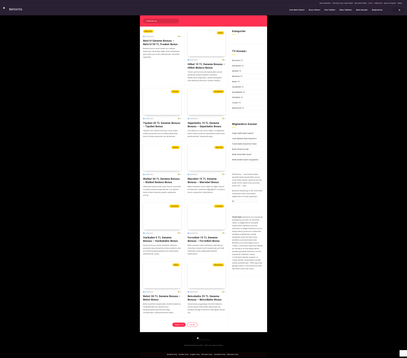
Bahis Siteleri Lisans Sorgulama (245, 159)
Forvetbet (219, 206)
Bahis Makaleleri (325, 3)
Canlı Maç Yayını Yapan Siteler (342, 3)
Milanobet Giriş (232, 354)
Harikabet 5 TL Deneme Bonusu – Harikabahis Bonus (160, 239)
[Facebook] (395, 10)
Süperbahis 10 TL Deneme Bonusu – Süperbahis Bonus (204, 125)
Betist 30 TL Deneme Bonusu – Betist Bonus (162, 298)
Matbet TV (236, 71)
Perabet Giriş (183, 354)
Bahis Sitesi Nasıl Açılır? (242, 154)
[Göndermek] (176, 21)
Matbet (175, 147)
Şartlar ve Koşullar (390, 3)
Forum (370, 3)
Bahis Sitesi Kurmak (240, 149)
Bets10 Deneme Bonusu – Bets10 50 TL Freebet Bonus (160, 42)
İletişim (400, 3)
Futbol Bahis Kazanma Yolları (244, 144)
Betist (176, 265)
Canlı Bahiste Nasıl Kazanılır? (244, 138)
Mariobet (219, 147)
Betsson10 (148, 31)
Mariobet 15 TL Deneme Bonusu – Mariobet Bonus (203, 180)
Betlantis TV (237, 76)
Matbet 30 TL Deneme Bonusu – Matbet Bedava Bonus (161, 180)
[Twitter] (399, 10)
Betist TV (236, 81)
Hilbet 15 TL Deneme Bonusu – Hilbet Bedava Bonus (206, 66)
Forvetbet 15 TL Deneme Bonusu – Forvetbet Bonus (204, 239)
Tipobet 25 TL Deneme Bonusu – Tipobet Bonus (161, 125)
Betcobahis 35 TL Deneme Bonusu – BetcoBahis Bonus (205, 298)
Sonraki (192, 325)
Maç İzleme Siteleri (361, 3)
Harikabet (174, 206)
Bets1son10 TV (238, 108)
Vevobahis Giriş (219, 354)
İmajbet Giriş (195, 354)
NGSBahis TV (237, 97)
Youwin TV (236, 102)
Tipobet (175, 92)
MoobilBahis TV (238, 92)
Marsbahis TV (238, 66)
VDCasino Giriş (206, 354)
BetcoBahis (218, 265)
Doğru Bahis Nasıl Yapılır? (243, 133)
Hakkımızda (378, 3)
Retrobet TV (237, 60)
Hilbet (220, 33)
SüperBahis (218, 92)
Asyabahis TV (238, 87)
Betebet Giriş (172, 354)
